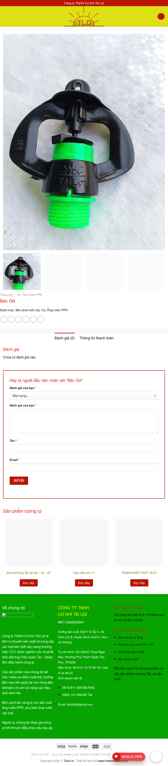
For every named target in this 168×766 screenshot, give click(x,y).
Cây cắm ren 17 (84, 573)
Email (15, 460)
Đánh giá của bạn (23, 388)
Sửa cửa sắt (40, 754)
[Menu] (5, 16)
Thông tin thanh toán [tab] (97, 337)
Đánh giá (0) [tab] (64, 337)
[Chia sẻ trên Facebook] (11, 319)
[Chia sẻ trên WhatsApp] (3, 319)
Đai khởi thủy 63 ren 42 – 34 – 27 (29, 573)
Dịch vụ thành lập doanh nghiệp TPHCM (81, 754)
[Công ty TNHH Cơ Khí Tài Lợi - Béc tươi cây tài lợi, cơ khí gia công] (84, 16)
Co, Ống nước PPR (29, 295)
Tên (13, 441)
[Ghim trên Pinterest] (33, 319)
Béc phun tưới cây (28, 310)
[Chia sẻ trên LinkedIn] (40, 319)
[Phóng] (8, 245)
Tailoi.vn (69, 760)
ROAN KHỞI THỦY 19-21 (139, 573)
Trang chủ (6, 295)
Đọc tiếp (28, 583)
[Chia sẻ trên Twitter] (18, 319)
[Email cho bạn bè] (26, 319)
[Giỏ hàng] (161, 16)
